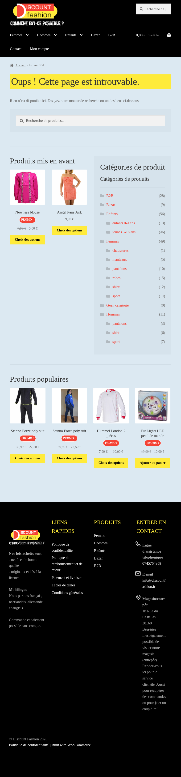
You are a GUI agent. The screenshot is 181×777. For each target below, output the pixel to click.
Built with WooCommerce (71, 745)
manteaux (119, 259)
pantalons (119, 269)
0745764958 (151, 563)
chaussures (120, 250)
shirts (116, 287)
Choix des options (27, 239)
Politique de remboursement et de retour (67, 564)
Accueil (20, 65)
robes (116, 278)
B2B (111, 35)
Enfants (70, 35)
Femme (99, 536)
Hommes (43, 35)
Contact (15, 49)
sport (116, 296)
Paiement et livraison (67, 578)
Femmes (16, 35)
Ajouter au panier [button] (152, 463)
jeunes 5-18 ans (124, 232)
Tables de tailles (63, 585)
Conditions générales (67, 593)
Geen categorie (117, 305)
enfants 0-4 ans (123, 223)
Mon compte (39, 49)
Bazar (95, 35)
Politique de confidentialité (29, 745)
